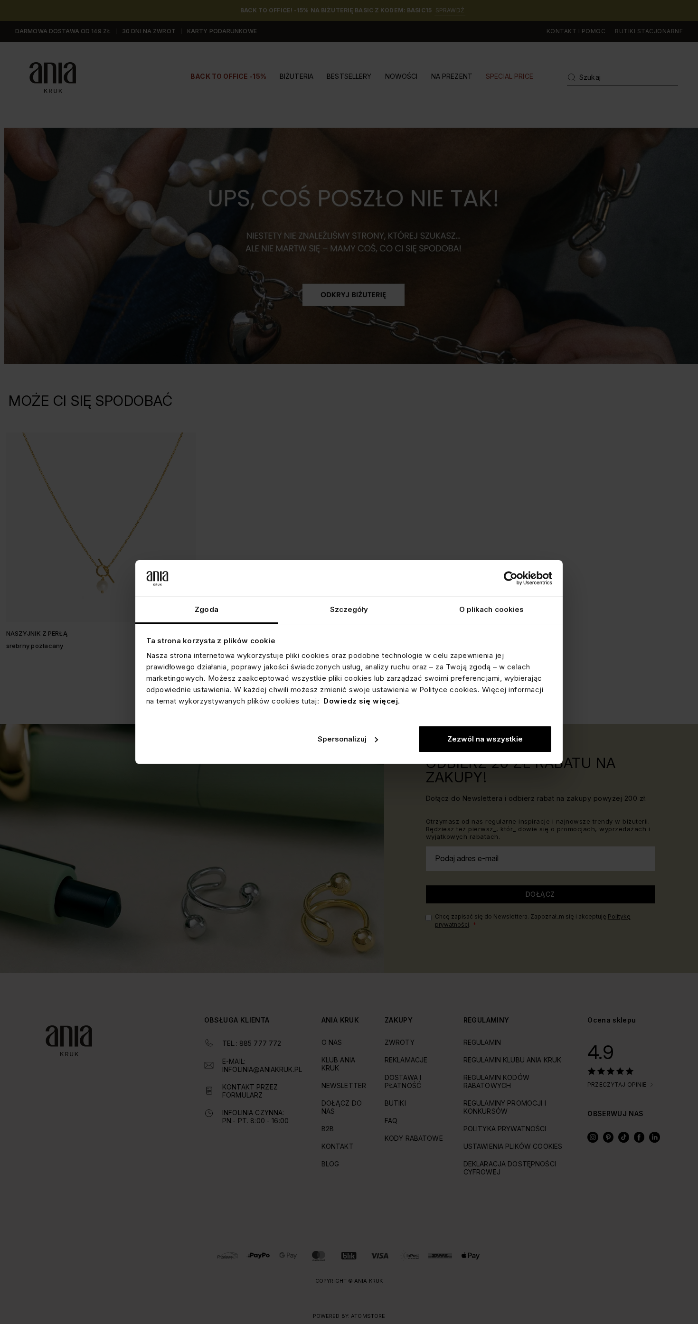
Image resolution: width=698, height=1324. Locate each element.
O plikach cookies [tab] (491, 609)
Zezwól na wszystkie (485, 738)
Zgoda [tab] (206, 609)
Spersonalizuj (342, 738)
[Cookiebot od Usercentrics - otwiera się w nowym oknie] (510, 578)
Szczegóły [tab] (349, 609)
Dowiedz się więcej (360, 700)
